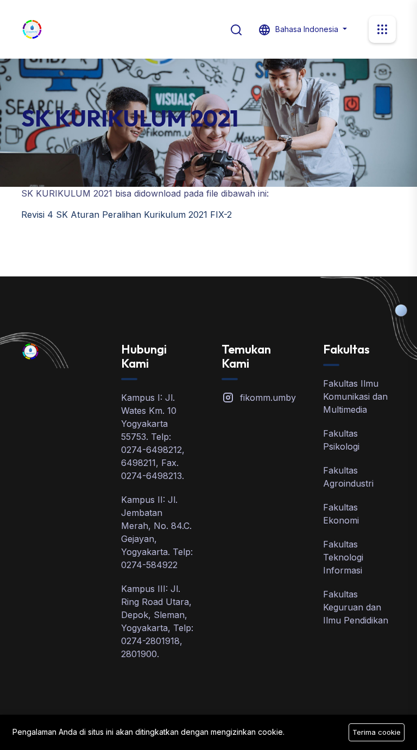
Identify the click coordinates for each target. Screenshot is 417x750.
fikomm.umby (268, 397)
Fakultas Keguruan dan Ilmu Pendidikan (355, 607)
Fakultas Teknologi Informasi (343, 557)
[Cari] (236, 28)
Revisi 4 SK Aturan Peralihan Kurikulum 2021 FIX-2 (126, 214)
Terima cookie (376, 732)
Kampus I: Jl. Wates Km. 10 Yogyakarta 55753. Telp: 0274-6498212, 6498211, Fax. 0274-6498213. (153, 436)
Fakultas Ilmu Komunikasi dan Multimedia (355, 396)
